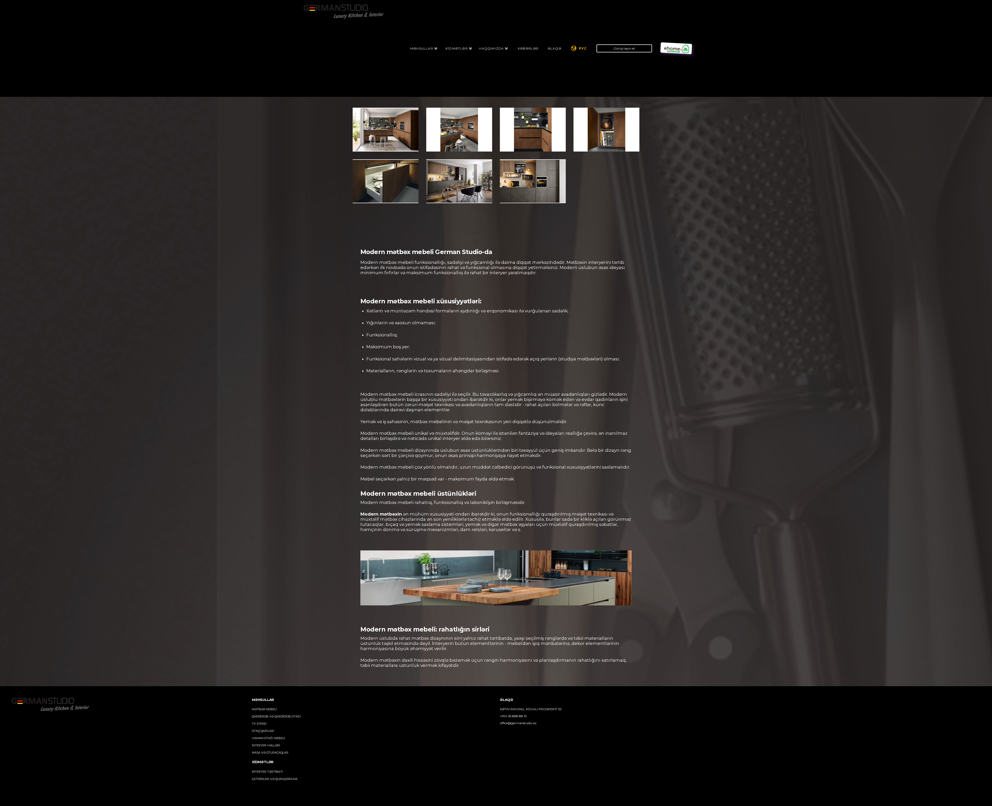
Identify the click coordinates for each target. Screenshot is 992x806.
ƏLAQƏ (554, 48)
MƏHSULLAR (421, 48)
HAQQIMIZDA (491, 48)
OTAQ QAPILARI (263, 731)
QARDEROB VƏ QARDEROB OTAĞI (276, 716)
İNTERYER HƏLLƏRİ (266, 745)
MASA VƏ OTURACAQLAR (270, 752)
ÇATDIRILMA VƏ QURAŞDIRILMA (275, 779)
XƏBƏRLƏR (528, 48)
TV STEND (259, 723)
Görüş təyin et (624, 48)
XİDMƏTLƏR (456, 48)
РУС (583, 48)
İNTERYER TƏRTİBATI (267, 771)
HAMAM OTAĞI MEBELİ (268, 738)
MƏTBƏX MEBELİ (264, 709)
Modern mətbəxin (381, 514)
